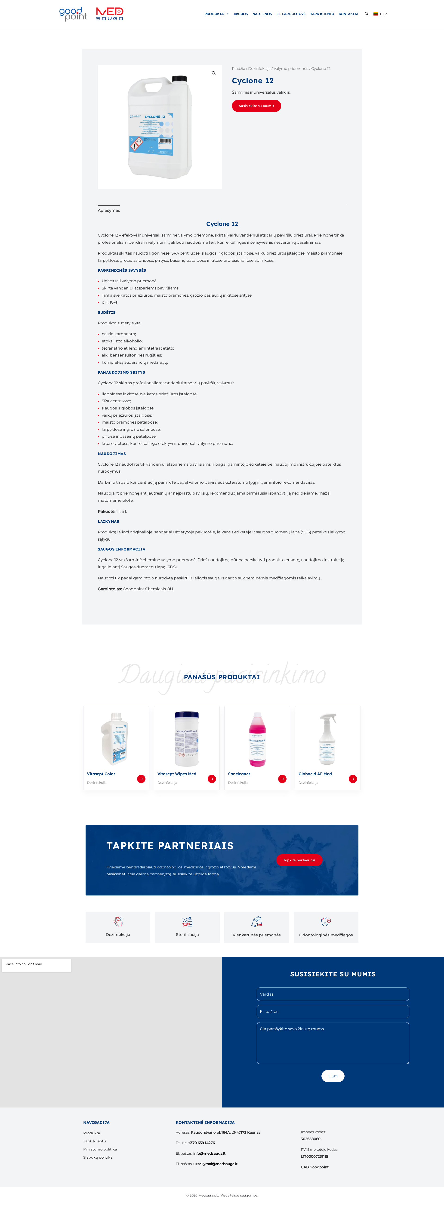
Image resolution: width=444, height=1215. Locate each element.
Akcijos (241, 14)
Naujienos (262, 14)
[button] (367, 14)
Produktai (214, 14)
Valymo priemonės (291, 68)
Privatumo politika (100, 1149)
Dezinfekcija (259, 68)
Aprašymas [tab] (109, 210)
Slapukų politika (98, 1157)
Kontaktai (348, 14)
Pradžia (238, 68)
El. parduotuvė (291, 14)
